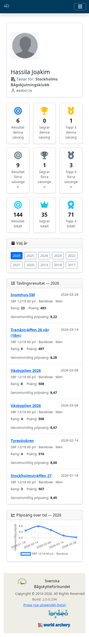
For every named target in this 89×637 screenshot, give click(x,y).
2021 (16, 265)
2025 (30, 255)
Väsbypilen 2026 (26, 370)
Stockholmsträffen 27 (31, 475)
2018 (58, 265)
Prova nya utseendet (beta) (44, 605)
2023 (58, 255)
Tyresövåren (22, 440)
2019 (44, 265)
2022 (71, 255)
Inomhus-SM (23, 294)
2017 (71, 265)
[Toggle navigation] (80, 6)
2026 (16, 255)
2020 (30, 265)
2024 (44, 255)
